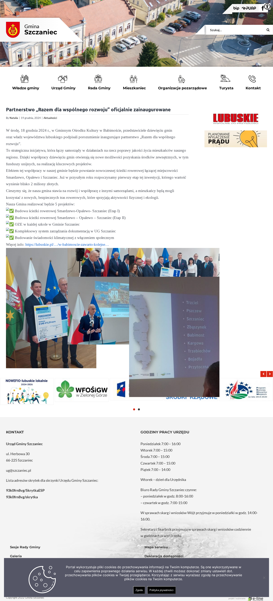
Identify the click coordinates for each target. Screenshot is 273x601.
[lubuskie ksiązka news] (235, 118)
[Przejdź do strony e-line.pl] (247, 597)
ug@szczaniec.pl (18, 470)
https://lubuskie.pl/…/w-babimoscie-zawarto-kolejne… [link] (67, 244)
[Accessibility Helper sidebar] (267, 6)
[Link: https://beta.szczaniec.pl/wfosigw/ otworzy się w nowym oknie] (81, 390)
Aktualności (50, 117)
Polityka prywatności (161, 590)
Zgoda (139, 590)
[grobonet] (235, 138)
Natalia (14, 117)
